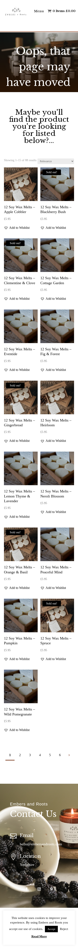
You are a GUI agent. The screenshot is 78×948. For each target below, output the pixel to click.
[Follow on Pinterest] (51, 889)
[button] (17, 227)
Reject (64, 929)
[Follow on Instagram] (39, 889)
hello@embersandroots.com (41, 844)
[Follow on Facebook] (26, 889)
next (69, 755)
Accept (51, 929)
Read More (39, 936)
